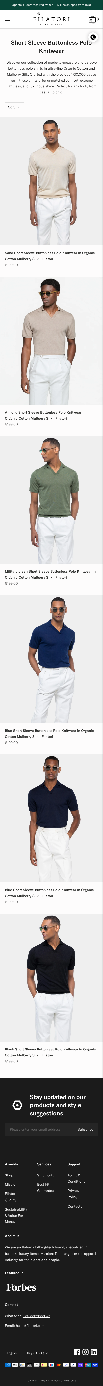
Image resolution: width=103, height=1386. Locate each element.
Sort (11, 107)
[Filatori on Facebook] (77, 1354)
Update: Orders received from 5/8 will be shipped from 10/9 (51, 5)
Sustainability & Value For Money (16, 1215)
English (12, 1353)
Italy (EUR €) (35, 1353)
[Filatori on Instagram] (85, 1354)
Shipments (45, 1175)
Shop (9, 1175)
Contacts (75, 1206)
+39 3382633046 (36, 1316)
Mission (11, 1184)
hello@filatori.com (30, 1325)
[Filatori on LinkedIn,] (94, 1354)
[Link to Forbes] (21, 1293)
